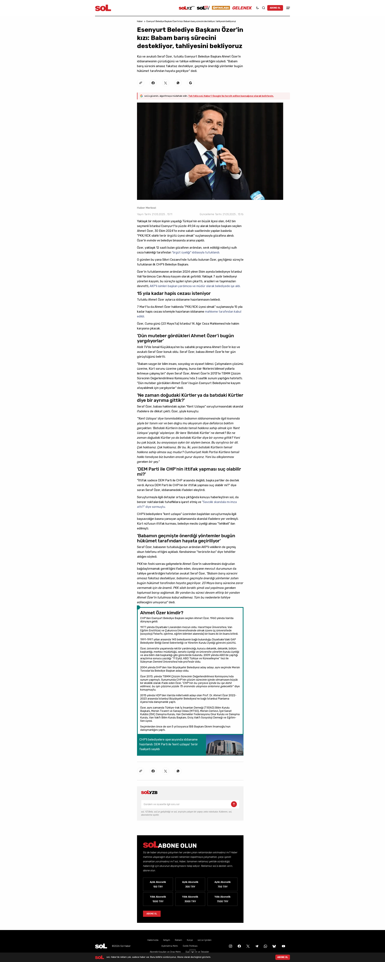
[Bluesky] (274, 946)
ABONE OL (275, 8)
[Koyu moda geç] (257, 8)
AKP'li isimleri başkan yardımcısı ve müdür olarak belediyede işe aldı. (194, 286)
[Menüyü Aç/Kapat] (287, 8)
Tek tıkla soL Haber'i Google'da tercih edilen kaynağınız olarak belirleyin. (231, 96)
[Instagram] (230, 946)
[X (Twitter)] (248, 946)
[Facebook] (239, 946)
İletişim (166, 940)
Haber (140, 21)
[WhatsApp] (265, 946)
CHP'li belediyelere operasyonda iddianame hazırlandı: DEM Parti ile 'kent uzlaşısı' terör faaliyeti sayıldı (168, 744)
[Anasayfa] (101, 946)
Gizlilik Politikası (190, 946)
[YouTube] (283, 946)
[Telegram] (256, 946)
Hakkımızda (152, 940)
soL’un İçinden (204, 940)
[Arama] (263, 8)
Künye (190, 940)
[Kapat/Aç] (192, 951)
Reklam (178, 940)
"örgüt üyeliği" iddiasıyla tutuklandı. (196, 252)
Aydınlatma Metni (169, 946)
